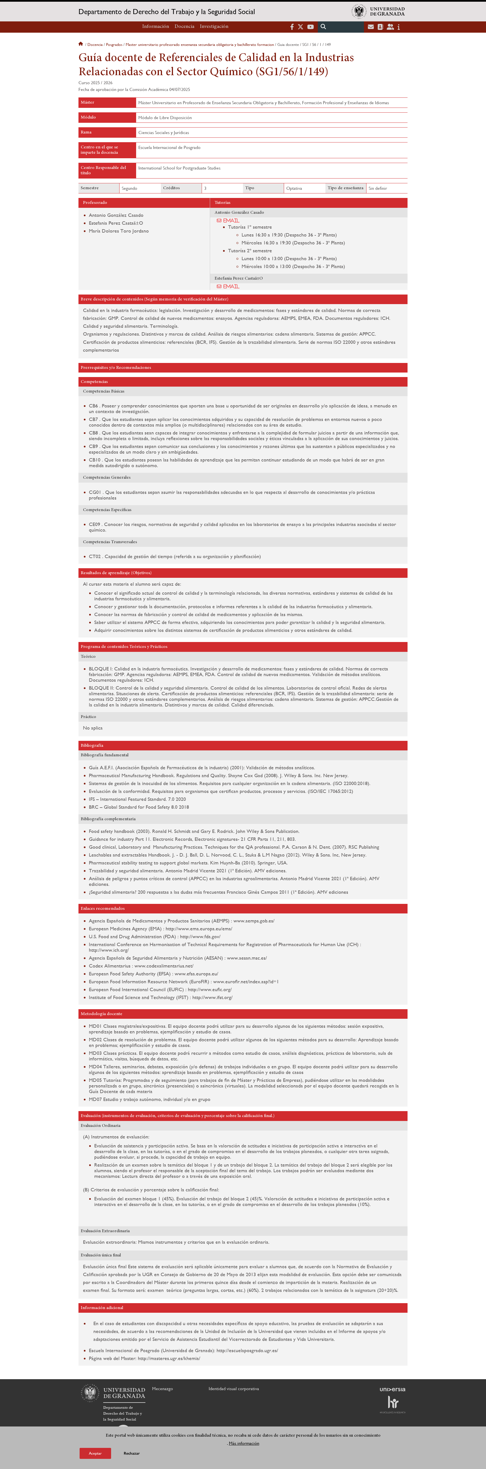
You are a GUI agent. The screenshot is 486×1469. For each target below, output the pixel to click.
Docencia (184, 26)
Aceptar (95, 1453)
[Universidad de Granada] (378, 11)
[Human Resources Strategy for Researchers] (392, 1404)
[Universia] (392, 1389)
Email (232, 220)
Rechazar (132, 1453)
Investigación (214, 26)
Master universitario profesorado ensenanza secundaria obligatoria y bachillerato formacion (200, 44)
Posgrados (114, 44)
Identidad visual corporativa (234, 1388)
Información (155, 26)
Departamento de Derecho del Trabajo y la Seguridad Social (166, 11)
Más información (244, 1443)
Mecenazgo (162, 1388)
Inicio (81, 44)
